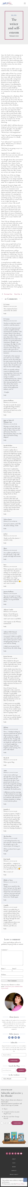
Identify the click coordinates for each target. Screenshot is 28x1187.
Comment (4, 950)
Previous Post (8, 294)
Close (25, 1180)
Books (14, 1166)
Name (3, 969)
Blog (14, 15)
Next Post (17, 294)
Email (14, 969)
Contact (14, 1170)
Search (21, 1070)
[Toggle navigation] (25, 3)
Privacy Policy (14, 1174)
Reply (5, 313)
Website (3, 974)
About (14, 1159)
